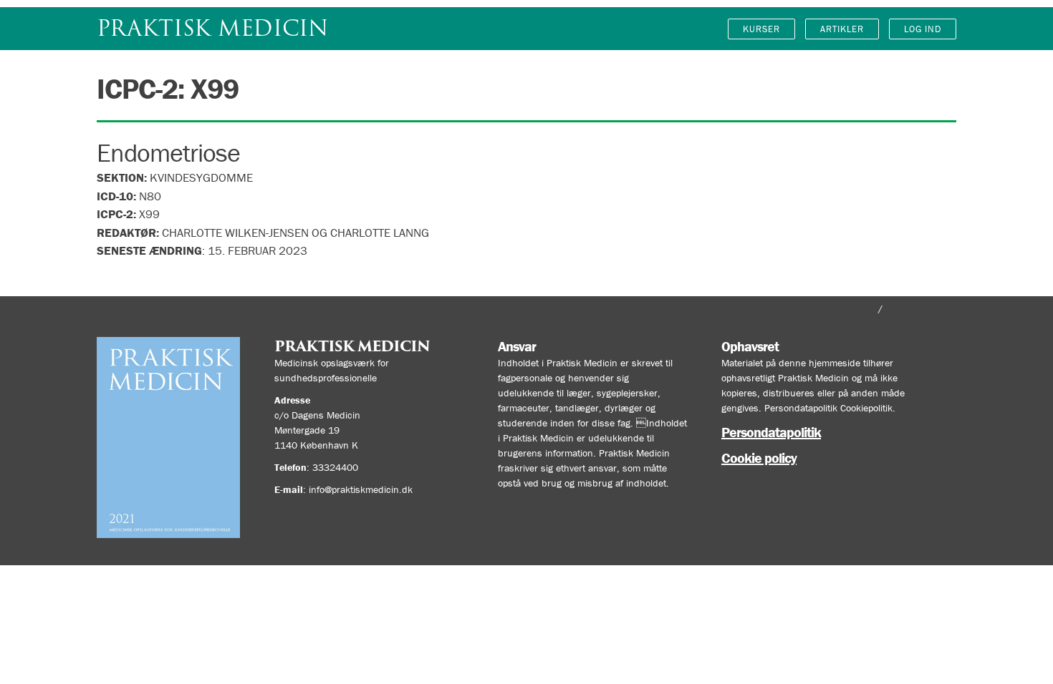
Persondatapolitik (771, 432)
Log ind (922, 29)
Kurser (761, 29)
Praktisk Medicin (212, 28)
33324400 (335, 467)
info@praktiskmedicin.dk (361, 489)
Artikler (842, 29)
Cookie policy (759, 457)
